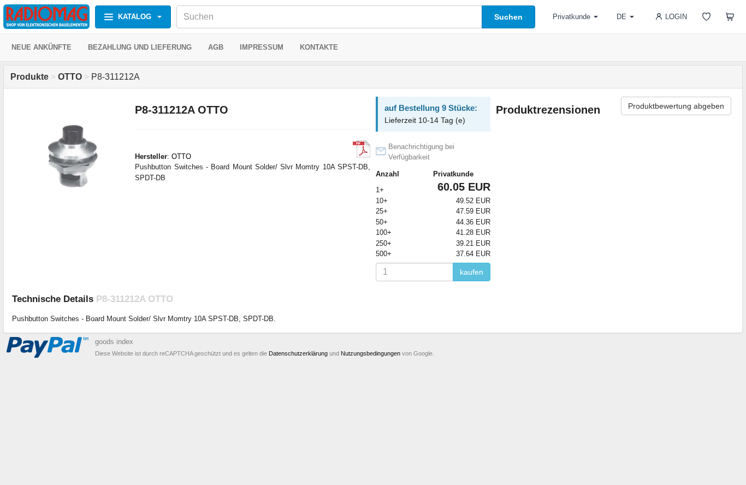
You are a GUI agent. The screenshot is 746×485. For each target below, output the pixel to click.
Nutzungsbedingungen (370, 353)
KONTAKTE (319, 47)
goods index (114, 342)
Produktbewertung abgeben (676, 106)
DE (621, 17)
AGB (215, 47)
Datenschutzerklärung (298, 353)
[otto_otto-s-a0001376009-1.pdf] (361, 149)
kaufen (471, 272)
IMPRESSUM (261, 47)
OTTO (181, 156)
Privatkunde (571, 17)
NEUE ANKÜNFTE (41, 47)
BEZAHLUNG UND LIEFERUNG (140, 47)
